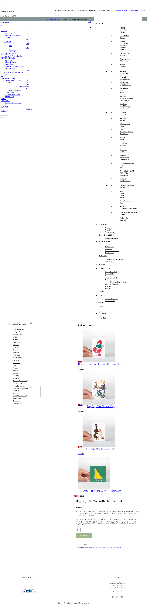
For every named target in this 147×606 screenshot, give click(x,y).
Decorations (17, 398)
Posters (15, 339)
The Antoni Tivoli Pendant (118, 282)
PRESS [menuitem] (3, 99)
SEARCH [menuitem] (4, 107)
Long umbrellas (124, 159)
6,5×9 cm (122, 120)
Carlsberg (108, 276)
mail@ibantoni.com (117, 595)
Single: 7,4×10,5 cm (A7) (127, 98)
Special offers (55, 19)
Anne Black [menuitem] (9, 93)
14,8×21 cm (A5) (124, 73)
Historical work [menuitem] (11, 62)
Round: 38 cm (124, 134)
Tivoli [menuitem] (7, 82)
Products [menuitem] (8, 33)
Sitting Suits (123, 220)
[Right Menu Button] (1, 25)
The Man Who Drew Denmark (129, 209)
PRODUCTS (123, 30)
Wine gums (123, 214)
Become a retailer (110, 301)
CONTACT (103, 295)
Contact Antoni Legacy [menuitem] (13, 103)
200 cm (122, 195)
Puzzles (15, 368)
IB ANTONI (103, 224)
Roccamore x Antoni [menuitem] (12, 95)
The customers (109, 232)
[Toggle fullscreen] (3, 115)
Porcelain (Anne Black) (20, 381)
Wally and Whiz (109, 274)
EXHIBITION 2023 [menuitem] (8, 54)
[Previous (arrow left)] (1, 117)
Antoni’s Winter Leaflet (111, 238)
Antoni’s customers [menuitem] (12, 52)
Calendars (16, 350)
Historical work (109, 247)
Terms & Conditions (29, 582)
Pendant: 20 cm (124, 187)
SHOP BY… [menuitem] (5, 31)
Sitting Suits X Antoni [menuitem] (13, 80)
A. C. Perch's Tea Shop (111, 284)
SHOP (101, 23)
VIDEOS (102, 264)
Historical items (109, 253)
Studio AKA (108, 286)
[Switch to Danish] (102, 313)
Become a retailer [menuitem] (11, 105)
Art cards (16, 345)
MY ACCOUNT (140, 10)
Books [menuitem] (7, 74)
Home (48, 19)
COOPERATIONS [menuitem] (8, 78)
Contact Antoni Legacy (111, 299)
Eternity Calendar (125, 181)
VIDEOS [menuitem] (4, 76)
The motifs (108, 230)
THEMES (122, 32)
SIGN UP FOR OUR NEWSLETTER (125, 10)
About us (107, 245)
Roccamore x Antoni (111, 278)
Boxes (121, 90)
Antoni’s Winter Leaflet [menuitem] (13, 56)
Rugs (14, 393)
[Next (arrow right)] (3, 117)
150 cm (122, 193)
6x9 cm (105, 547)
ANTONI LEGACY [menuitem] (8, 58)
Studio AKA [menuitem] (9, 97)
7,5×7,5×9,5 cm (124, 173)
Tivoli (106, 280)
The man (107, 228)
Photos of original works (112, 251)
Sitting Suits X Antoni (111, 272)
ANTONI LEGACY (105, 241)
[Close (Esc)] (7, 115)
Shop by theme (18, 403)
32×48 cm (123, 45)
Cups (121, 165)
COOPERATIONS (105, 268)
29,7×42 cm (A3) (124, 43)
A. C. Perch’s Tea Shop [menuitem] (19, 89)
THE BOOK (103, 256)
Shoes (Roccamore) (19, 386)
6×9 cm (122, 139)
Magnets (16, 370)
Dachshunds (118, 547)
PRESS (101, 291)
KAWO (137, 511)
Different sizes (124, 61)
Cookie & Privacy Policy (29, 585)
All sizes (122, 55)
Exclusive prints (18, 342)
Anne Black (108, 288)
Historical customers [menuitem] (13, 35)
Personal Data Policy (29, 583)
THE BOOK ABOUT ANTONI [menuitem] (17, 71)
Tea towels (16, 363)
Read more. (90, 515)
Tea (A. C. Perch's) (19, 383)
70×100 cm (123, 49)
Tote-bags (16, 355)
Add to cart (84, 535)
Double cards (17, 358)
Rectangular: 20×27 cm (126, 132)
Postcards (16, 347)
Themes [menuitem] (8, 37)
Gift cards (16, 360)
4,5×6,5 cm (123, 115)
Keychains (16, 401)
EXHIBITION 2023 (105, 235)
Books (15, 337)
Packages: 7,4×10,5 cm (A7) (128, 100)
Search (100, 303)
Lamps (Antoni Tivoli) (20, 396)
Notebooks (16, 352)
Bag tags (98, 547)
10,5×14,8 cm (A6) (125, 79)
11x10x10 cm (124, 175)
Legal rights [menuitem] (9, 64)
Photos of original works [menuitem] (14, 66)
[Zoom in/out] (1, 115)
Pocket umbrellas (125, 157)
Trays (14, 365)
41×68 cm (123, 152)
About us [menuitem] (8, 60)
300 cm (122, 197)
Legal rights (108, 249)
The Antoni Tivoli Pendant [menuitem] (21, 85)
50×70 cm (123, 47)
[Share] (5, 115)
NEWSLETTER (29, 598)
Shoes (121, 203)
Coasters (16, 373)
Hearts (122, 92)
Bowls (121, 167)
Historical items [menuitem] (11, 68)
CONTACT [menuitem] (5, 101)
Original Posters (18, 329)
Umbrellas (16, 378)
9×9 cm (122, 126)
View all (122, 38)
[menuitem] (29, 109)
